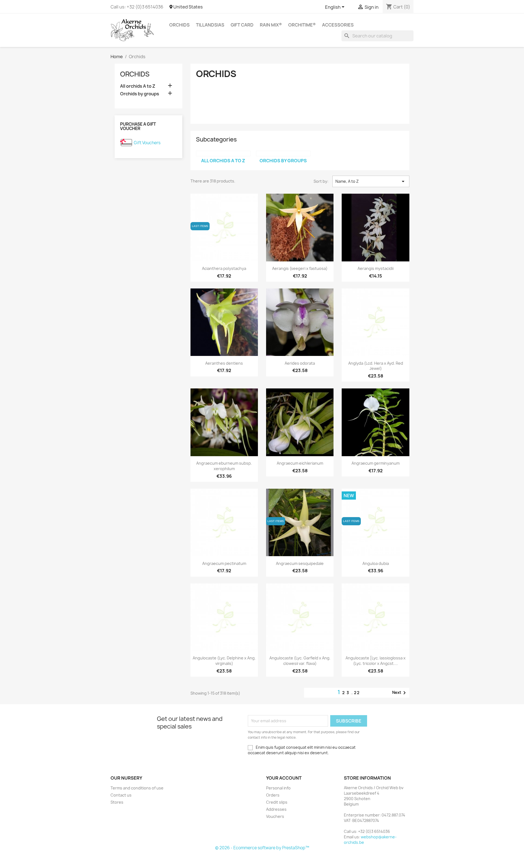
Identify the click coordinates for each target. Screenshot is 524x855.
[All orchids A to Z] (223, 153)
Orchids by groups (139, 94)
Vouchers (275, 816)
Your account (284, 778)
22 (357, 692)
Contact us (121, 795)
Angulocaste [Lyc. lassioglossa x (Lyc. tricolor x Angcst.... (376, 660)
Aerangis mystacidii (376, 268)
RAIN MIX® (271, 25)
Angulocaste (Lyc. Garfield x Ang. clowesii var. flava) (300, 660)
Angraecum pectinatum (224, 563)
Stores (117, 802)
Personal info (278, 788)
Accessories (338, 25)
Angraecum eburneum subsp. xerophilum (224, 466)
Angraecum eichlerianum (300, 463)
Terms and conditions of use (137, 788)
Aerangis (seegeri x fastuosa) (299, 268)
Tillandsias (210, 25)
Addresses (276, 809)
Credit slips (276, 802)
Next (400, 692)
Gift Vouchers (147, 143)
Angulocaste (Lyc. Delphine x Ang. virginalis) (224, 660)
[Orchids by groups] (283, 153)
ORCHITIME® (302, 25)
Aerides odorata (300, 363)
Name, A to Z (370, 181)
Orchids (179, 25)
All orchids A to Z (137, 86)
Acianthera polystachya (224, 268)
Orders (272, 795)
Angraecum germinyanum (376, 463)
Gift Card (242, 25)
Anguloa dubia (375, 563)
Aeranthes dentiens (224, 363)
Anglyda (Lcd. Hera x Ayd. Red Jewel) (375, 366)
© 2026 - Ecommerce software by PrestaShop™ (262, 848)
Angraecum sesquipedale (300, 563)
